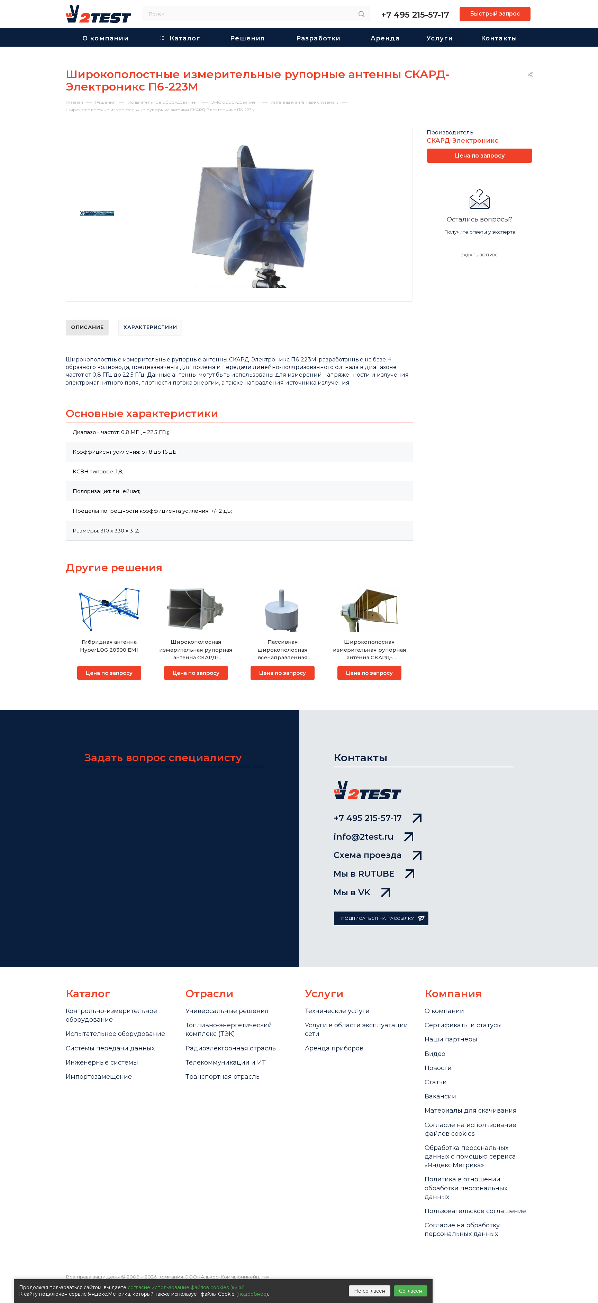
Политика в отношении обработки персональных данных (466, 1187)
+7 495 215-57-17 (415, 15)
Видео (435, 1054)
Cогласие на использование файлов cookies (470, 1129)
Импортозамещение (99, 1076)
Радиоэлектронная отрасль (230, 1048)
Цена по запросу (109, 673)
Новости (438, 1068)
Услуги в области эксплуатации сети (356, 1029)
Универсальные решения (227, 1011)
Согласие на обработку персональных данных (462, 1229)
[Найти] (361, 14)
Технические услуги (337, 1011)
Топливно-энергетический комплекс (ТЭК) (228, 1029)
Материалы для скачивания (471, 1110)
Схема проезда (368, 855)
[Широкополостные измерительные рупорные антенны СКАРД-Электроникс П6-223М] (252, 216)
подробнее (252, 1294)
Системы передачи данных (110, 1048)
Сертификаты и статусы (463, 1025)
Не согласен (369, 1291)
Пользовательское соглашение (475, 1211)
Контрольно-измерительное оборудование (111, 1015)
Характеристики (150, 327)
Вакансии (440, 1096)
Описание (87, 327)
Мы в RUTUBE (364, 874)
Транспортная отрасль (222, 1076)
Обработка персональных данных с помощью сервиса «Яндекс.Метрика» (470, 1156)
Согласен (410, 1291)
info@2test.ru (363, 837)
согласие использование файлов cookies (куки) (186, 1287)
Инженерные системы (102, 1062)
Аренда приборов (334, 1048)
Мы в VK (352, 892)
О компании (444, 1011)
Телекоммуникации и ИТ (225, 1062)
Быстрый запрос (495, 13)
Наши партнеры (451, 1039)
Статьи (436, 1082)
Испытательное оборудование (115, 1034)
